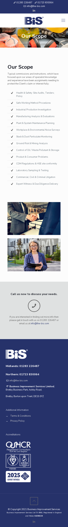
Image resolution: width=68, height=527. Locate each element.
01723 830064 (45, 2)
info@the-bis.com (36, 6)
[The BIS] (34, 20)
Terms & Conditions (20, 415)
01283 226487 (24, 2)
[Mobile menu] (63, 20)
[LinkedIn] (34, 10)
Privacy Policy (17, 420)
